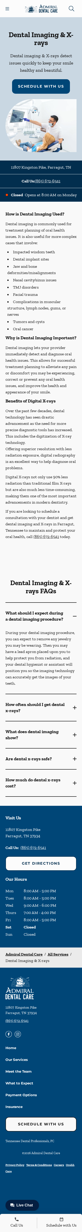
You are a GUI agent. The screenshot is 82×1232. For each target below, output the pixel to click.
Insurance (14, 1107)
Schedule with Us (41, 86)
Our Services (16, 1059)
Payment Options (21, 1095)
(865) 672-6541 (47, 181)
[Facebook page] (8, 1034)
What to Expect (19, 1083)
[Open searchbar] (72, 9)
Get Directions (41, 863)
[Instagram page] (18, 1034)
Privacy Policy (14, 1165)
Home (10, 1048)
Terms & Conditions (39, 1165)
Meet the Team (18, 1071)
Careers (59, 1165)
